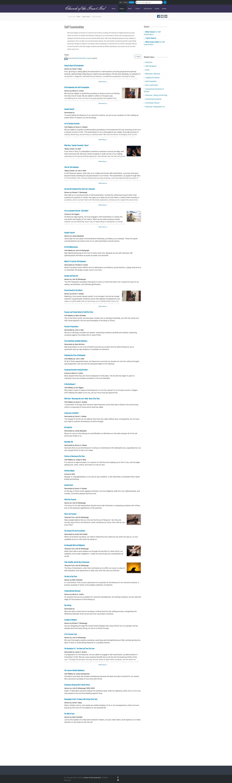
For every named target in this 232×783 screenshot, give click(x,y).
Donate (164, 8)
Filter (138, 57)
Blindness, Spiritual (152, 74)
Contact (157, 8)
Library (122, 8)
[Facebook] (117, 777)
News (130, 8)
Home (78, 16)
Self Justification (151, 85)
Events (138, 8)
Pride (147, 70)
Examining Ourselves (153, 99)
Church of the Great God (84, 8)
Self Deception (151, 66)
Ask (121, 2)
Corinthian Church (152, 103)
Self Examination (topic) (83, 58)
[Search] (165, 2)
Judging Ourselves (152, 77)
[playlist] (66, 58)
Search (126, 2)
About (114, 8)
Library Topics (86, 16)
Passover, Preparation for (155, 107)
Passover (148, 62)
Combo (131, 2)
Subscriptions (148, 8)
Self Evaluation (151, 81)
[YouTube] (118, 780)
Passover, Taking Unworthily (156, 95)
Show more (102, 81)
